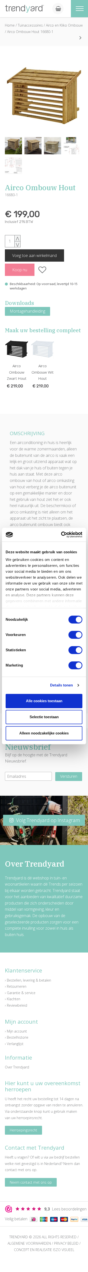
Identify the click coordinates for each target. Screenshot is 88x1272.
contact (11, 1169)
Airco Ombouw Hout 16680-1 (30, 31)
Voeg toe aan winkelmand (34, 255)
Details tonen (61, 685)
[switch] (75, 635)
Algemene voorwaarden (29, 1243)
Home (10, 25)
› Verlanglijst (14, 1043)
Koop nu (19, 269)
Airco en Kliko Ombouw (64, 25)
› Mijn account (16, 1031)
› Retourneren (15, 986)
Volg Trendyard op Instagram (47, 820)
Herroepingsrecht (23, 1130)
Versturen (68, 776)
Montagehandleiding (27, 311)
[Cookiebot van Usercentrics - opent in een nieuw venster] (62, 534)
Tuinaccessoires (31, 25)
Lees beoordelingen (65, 1209)
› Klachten (12, 999)
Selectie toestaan (44, 717)
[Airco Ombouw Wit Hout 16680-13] (80, 37)
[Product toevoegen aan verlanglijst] (42, 270)
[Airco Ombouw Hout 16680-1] (44, 95)
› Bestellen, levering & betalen (28, 980)
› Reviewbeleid (16, 1005)
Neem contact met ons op (31, 1182)
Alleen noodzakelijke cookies (44, 733)
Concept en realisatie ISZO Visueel (44, 1249)
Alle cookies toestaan (44, 701)
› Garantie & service (20, 992)
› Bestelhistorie (16, 1037)
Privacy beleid (66, 1243)
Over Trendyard (17, 1067)
